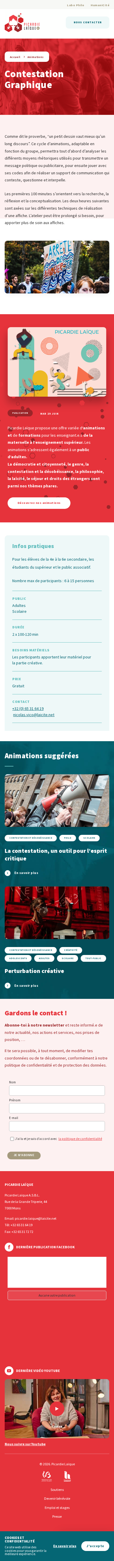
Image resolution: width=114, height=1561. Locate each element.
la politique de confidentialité (80, 1139)
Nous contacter (88, 22)
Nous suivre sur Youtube (25, 1444)
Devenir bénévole (57, 1498)
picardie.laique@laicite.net (35, 1218)
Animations (35, 57)
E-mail (13, 1118)
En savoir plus (64, 1546)
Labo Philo (75, 5)
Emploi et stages (57, 1507)
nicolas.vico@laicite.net (33, 714)
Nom (12, 1082)
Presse (57, 1516)
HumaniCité (100, 5)
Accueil (15, 57)
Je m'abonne (24, 1155)
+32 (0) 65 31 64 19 (28, 708)
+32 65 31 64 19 (21, 1225)
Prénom (14, 1100)
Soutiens (57, 1489)
